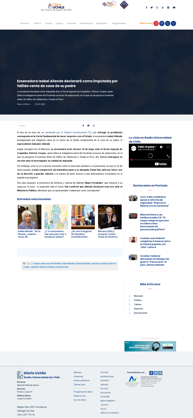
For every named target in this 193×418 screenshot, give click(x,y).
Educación (105, 393)
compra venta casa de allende (47, 263)
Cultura (48, 23)
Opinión (59, 23)
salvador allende (38, 267)
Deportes (71, 23)
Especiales (101, 23)
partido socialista (99, 263)
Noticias (24, 23)
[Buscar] (167, 23)
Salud (103, 409)
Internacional (86, 23)
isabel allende (68, 263)
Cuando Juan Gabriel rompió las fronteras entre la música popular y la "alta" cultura (155, 243)
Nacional (138, 296)
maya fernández (83, 263)
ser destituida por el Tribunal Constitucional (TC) (66, 132)
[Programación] (161, 23)
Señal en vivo (80, 396)
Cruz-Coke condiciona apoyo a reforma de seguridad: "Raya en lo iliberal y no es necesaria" (154, 201)
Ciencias (104, 385)
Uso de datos (80, 400)
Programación (119, 23)
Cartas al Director (82, 380)
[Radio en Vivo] (156, 23)
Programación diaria (83, 392)
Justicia (104, 405)
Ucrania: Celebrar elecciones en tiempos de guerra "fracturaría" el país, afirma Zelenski (154, 260)
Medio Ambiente (107, 401)
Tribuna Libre (79, 384)
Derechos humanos (109, 413)
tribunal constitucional (57, 267)
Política (37, 23)
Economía (105, 397)
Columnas (78, 376)
